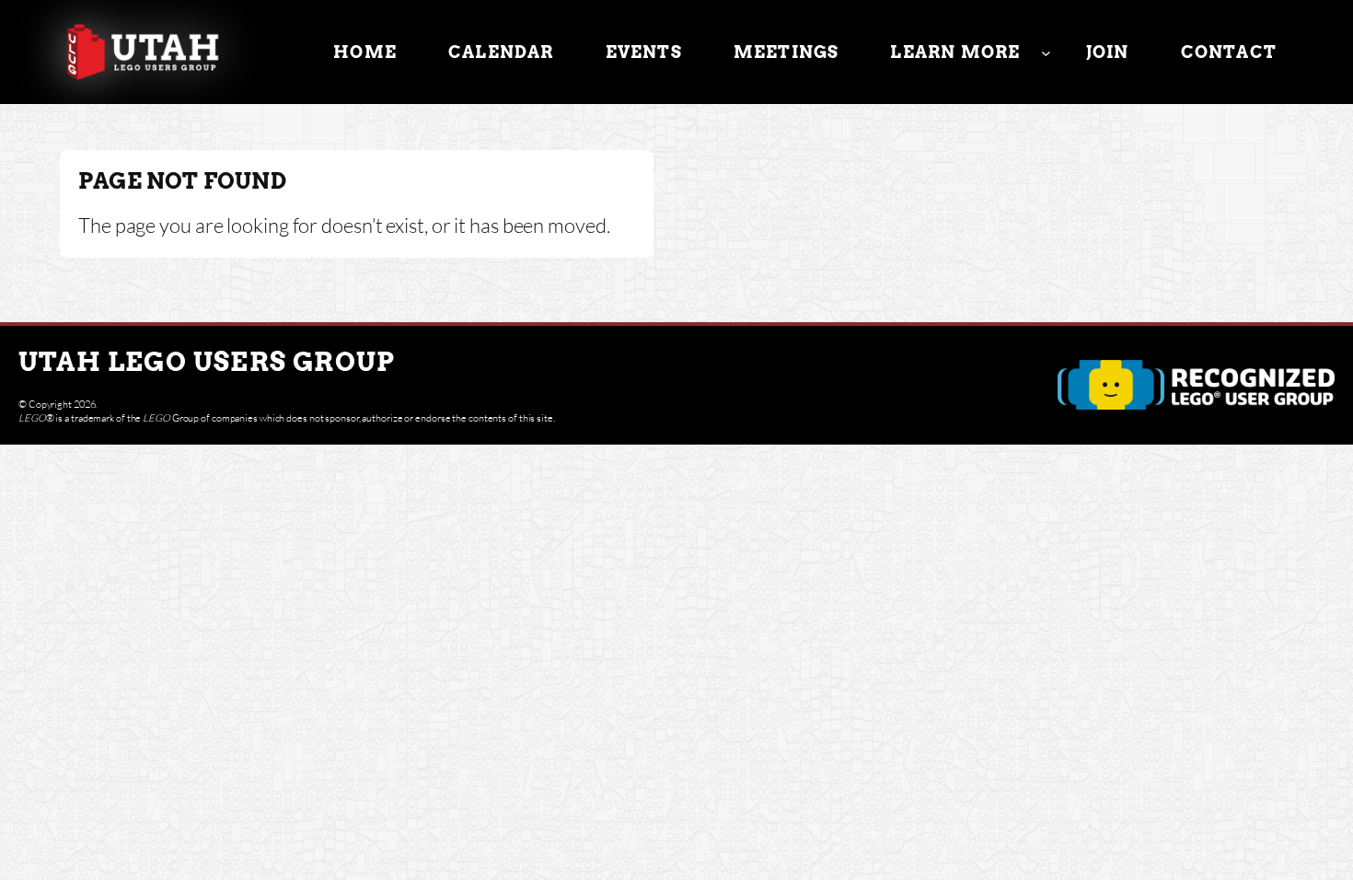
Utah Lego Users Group (206, 361)
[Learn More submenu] (1046, 52)
